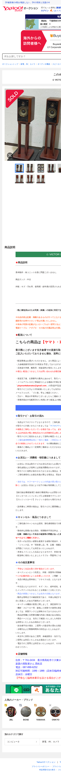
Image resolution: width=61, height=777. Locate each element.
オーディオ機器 (44, 64)
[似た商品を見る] (10, 155)
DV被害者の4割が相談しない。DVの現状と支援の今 (27, 2)
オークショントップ (10, 64)
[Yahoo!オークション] (21, 7)
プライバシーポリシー (40, 766)
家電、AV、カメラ (28, 64)
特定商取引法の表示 (47, 770)
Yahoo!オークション (46, 762)
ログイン (45, 10)
